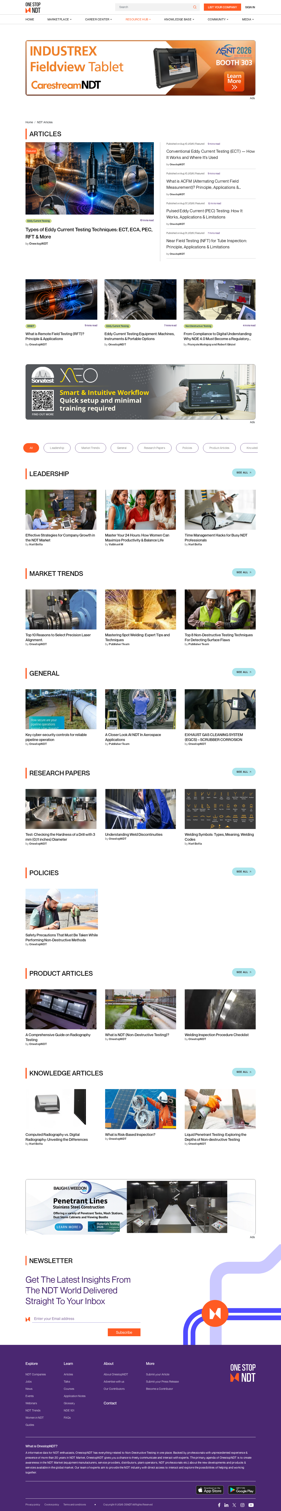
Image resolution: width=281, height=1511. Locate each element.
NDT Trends (33, 1410)
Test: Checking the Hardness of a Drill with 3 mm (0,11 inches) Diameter (60, 837)
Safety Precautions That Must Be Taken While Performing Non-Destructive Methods (62, 937)
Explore (32, 1363)
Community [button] (217, 19)
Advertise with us (114, 1381)
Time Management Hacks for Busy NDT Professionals (216, 537)
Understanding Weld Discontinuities (134, 834)
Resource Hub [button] (137, 19)
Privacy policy (33, 1504)
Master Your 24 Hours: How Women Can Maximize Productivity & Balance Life (137, 537)
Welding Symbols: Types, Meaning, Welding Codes (219, 837)
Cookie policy (51, 1504)
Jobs (29, 1381)
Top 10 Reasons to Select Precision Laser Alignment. (58, 637)
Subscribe (124, 1332)
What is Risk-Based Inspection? (130, 1134)
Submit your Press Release (162, 1381)
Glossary (69, 1403)
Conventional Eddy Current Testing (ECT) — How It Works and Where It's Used (210, 154)
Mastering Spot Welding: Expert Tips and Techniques (137, 637)
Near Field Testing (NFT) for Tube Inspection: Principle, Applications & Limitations (206, 243)
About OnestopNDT (116, 1374)
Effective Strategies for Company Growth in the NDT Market (60, 537)
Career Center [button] (97, 19)
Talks (67, 1381)
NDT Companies (36, 1374)
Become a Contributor (159, 1388)
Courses (69, 1388)
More (150, 1363)
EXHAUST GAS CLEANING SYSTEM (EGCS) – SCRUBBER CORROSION (214, 737)
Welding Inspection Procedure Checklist (217, 1034)
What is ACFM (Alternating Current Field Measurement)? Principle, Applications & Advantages (202, 184)
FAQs (67, 1417)
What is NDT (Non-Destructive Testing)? (137, 1034)
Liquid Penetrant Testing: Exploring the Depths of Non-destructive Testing (215, 1137)
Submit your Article (157, 1374)
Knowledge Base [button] (178, 19)
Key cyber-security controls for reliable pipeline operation (56, 737)
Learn (68, 1363)
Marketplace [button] (58, 19)
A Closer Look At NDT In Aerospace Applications (133, 737)
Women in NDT (35, 1417)
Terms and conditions (74, 1504)
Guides (30, 1424)
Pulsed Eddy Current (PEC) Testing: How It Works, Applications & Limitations (204, 214)
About (109, 1363)
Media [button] (246, 19)
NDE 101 (69, 1410)
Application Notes (75, 1396)
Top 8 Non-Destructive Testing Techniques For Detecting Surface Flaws (219, 637)
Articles (68, 1374)
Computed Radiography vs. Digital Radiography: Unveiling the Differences (57, 1137)
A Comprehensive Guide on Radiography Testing (58, 1037)
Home (30, 19)
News (29, 1388)
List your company (222, 7)
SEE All (242, 472)
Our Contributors (114, 1388)
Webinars (31, 1403)
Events (30, 1396)
